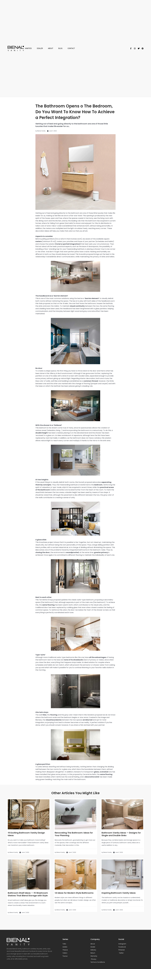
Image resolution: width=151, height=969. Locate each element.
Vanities (28, 48)
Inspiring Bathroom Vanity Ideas (119, 892)
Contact (71, 48)
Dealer (40, 48)
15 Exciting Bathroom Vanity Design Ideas (26, 834)
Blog (60, 48)
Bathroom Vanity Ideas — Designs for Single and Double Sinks (121, 834)
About (50, 48)
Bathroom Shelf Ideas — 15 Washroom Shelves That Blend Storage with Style (28, 894)
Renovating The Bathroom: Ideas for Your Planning (74, 834)
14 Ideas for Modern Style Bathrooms (74, 892)
